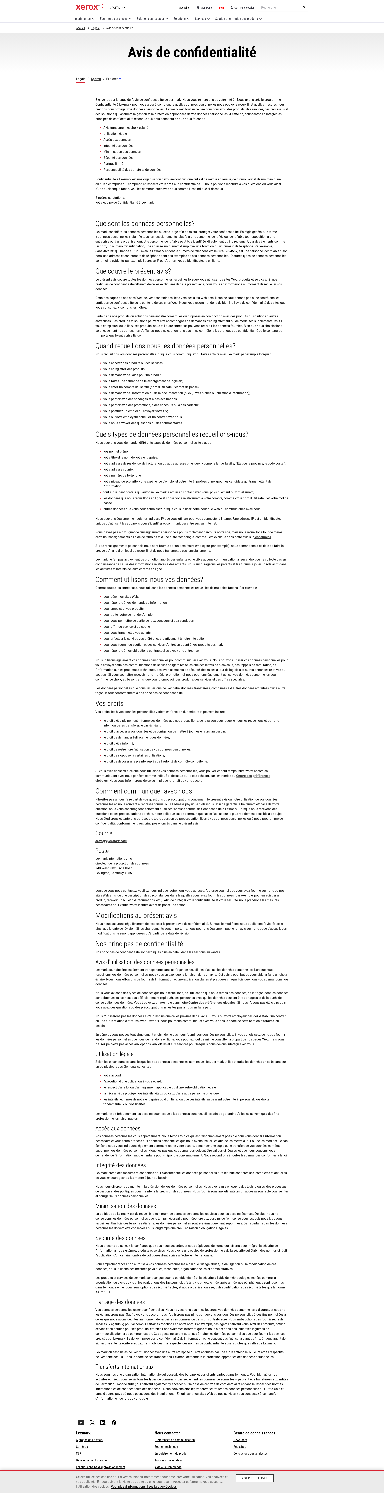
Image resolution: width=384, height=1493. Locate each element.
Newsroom (240, 1440)
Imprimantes (82, 19)
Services (200, 19)
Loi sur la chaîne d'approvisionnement (100, 1467)
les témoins (262, 537)
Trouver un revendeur (168, 1460)
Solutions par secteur (150, 19)
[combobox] (283, 7)
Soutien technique (166, 1447)
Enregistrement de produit (171, 1453)
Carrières (82, 1447)
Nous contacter (167, 1433)
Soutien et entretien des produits (236, 19)
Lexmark (83, 1433)
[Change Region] (221, 8)
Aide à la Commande (168, 1467)
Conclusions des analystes (250, 1453)
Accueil (100, 6)
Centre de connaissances (254, 1433)
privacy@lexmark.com (111, 841)
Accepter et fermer (254, 1478)
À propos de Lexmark (89, 1440)
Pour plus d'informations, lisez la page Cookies (144, 1486)
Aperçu (96, 79)
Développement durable (91, 1460)
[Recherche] (304, 7)
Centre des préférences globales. (212, 1002)
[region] (192, 1481)
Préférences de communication (175, 1440)
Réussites (239, 1447)
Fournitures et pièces (113, 19)
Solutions (180, 19)
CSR (78, 1453)
